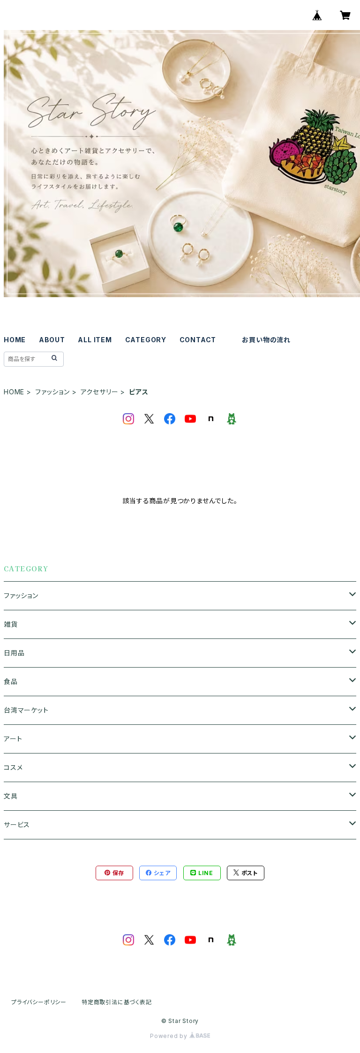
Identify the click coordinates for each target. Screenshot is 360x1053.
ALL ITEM (95, 340)
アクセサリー (100, 392)
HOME (15, 340)
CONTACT (198, 340)
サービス (17, 825)
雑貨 (11, 624)
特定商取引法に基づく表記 (117, 1002)
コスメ (13, 767)
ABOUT (52, 340)
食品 (11, 681)
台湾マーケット (26, 710)
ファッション (52, 392)
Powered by (169, 1035)
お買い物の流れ (266, 340)
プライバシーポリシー (39, 1002)
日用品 (14, 653)
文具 (11, 796)
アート (13, 739)
